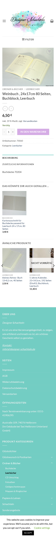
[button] (4, 21)
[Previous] (2, 272)
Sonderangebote (11, 510)
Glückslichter (9, 451)
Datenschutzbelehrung (14, 387)
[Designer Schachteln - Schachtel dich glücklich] (28, 20)
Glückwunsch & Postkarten (16, 457)
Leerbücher (33, 89)
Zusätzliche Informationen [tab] (18, 164)
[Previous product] (11, 108)
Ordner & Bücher (12, 89)
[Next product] (5, 108)
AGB (4, 375)
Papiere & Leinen (11, 498)
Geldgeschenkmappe (15, 486)
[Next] (53, 272)
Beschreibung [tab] (10, 158)
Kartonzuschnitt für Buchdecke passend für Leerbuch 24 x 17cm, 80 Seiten (13, 224)
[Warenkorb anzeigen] (52, 21)
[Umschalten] (52, 457)
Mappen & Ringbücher (16, 491)
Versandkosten (30, 121)
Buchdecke (10, 468)
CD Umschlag (12, 477)
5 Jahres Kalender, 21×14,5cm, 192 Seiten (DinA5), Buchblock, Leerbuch (40, 281)
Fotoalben (10, 482)
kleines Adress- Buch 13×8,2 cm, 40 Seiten (12, 279)
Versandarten (9, 393)
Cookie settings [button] (42, 527)
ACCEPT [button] (28, 533)
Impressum (8, 369)
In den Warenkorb (33, 131)
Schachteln (8, 503)
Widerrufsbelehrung (13, 381)
